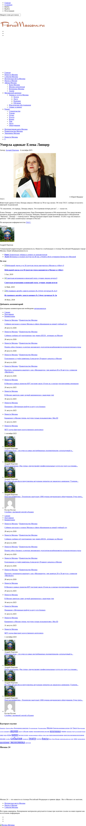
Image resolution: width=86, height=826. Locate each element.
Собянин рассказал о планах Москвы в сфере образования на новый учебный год (35, 324)
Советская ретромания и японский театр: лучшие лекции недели (30, 283)
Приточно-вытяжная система (61, 728)
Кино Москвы (14, 85)
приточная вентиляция (56, 735)
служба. (8, 739)
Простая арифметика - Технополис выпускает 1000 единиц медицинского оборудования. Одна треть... (43, 497)
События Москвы (11, 77)
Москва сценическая (17, 87)
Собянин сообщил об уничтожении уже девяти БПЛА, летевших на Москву (33, 335)
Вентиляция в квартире (21, 728)
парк (47, 735)
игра (5, 735)
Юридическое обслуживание (20, 105)
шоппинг (5, 742)
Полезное (17, 101)
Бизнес (11, 119)
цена (75, 739)
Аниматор (2, 728)
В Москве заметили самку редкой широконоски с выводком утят (29, 395)
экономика (17, 742)
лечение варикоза (33, 735)
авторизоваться (40, 308)
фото (50, 739)
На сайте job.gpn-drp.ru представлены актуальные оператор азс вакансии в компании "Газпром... (41, 481)
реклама (2, 739)
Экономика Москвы (12, 133)
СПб (71, 728)
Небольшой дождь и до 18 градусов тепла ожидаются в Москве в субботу (33, 270)
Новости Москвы (11, 75)
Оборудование (14, 125)
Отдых (11, 115)
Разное (7, 109)
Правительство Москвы (13, 131)
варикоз (31, 731)
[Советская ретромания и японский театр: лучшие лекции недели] (30, 278)
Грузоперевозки (33, 728)
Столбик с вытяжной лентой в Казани (19, 512)
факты (45, 738)
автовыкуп (7, 731)
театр (32, 738)
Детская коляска (42, 728)
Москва (50, 728)
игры (9, 735)
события (16, 738)
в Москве (26, 731)
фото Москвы (55, 739)
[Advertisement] (43, 54)
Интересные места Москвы (14, 79)
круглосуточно (23, 735)
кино (15, 734)
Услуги (16, 97)
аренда (20, 731)
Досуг (15, 99)
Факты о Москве (10, 81)
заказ (1, 735)
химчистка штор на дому (66, 739)
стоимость (25, 739)
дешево (63, 731)
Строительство (14, 111)
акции (14, 731)
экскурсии (28, 742)
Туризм (12, 113)
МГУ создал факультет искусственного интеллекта (23, 430)
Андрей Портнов (12, 150)
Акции (11, 91)
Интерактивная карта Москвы (16, 129)
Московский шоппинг (13, 93)
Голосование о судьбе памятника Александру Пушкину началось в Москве (33, 358)
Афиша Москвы (10, 83)
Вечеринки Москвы (16, 89)
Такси (75, 728)
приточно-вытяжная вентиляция (74, 735)
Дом (10, 121)
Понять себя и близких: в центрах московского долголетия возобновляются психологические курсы (42, 347)
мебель (40, 735)
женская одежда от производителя (76, 731)
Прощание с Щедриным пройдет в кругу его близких (24, 407)
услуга (39, 739)
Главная (7, 3)
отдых (44, 735)
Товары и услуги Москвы (19, 95)
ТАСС (28, 222)
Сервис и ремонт (15, 107)
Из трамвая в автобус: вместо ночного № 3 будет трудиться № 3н (30, 295)
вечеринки (55, 731)
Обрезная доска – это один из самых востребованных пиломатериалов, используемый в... (38, 451)
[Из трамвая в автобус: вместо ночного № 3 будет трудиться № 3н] (30, 291)
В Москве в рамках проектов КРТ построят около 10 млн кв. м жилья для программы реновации (41, 384)
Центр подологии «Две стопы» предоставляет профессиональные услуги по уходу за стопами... (41, 466)
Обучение (17, 103)
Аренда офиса (10, 728)
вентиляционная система (41, 731)
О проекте (8, 5)
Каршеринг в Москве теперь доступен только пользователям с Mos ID (31, 418)
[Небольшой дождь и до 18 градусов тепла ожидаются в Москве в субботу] (33, 265)
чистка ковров (81, 739)
